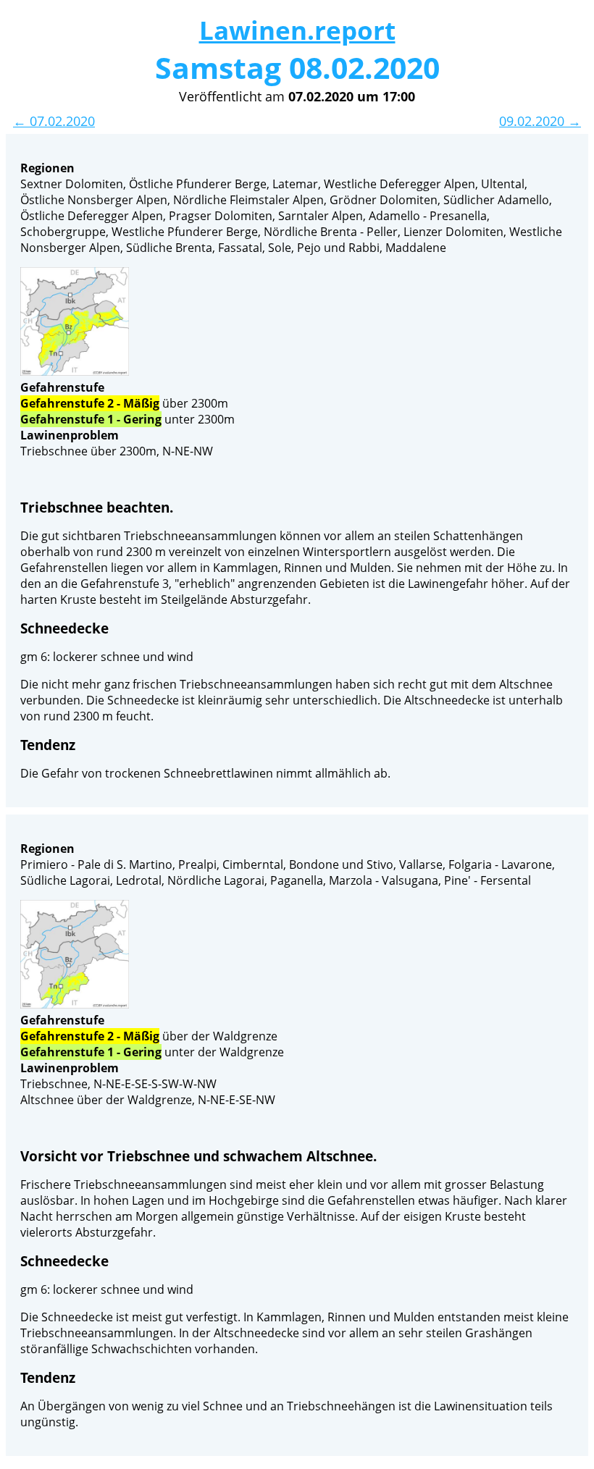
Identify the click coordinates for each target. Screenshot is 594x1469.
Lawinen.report (297, 30)
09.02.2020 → (540, 121)
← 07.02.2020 (54, 121)
